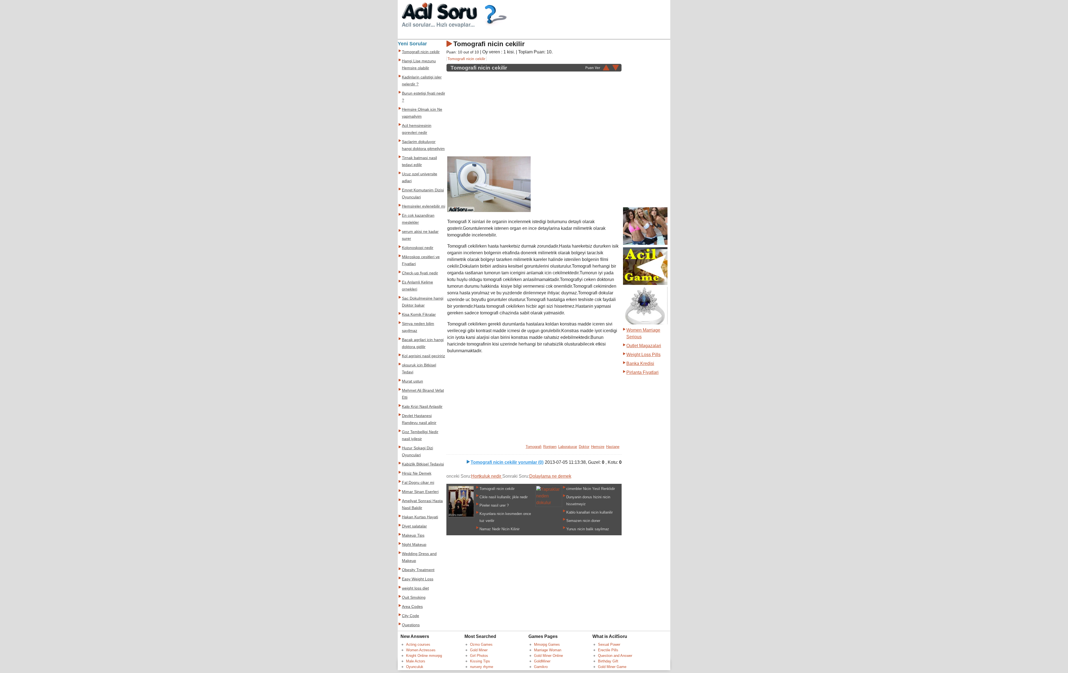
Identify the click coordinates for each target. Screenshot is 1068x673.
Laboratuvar (567, 447)
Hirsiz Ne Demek (416, 473)
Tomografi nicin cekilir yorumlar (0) (507, 462)
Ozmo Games (481, 644)
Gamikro (541, 667)
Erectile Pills (608, 650)
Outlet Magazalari (643, 345)
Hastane (612, 447)
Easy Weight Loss (417, 579)
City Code (410, 616)
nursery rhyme (481, 667)
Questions (411, 625)
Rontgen (550, 447)
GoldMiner (542, 661)
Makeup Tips (413, 535)
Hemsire (597, 447)
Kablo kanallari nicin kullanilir (589, 512)
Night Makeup (414, 545)
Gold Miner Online (548, 656)
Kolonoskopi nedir (417, 248)
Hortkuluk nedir (486, 476)
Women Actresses (421, 650)
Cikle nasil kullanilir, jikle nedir (503, 497)
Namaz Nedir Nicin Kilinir (499, 529)
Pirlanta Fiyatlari (642, 372)
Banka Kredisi (640, 363)
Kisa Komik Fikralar (419, 314)
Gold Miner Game (612, 667)
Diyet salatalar (414, 526)
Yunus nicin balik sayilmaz (587, 529)
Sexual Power (609, 644)
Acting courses (418, 644)
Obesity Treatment (418, 570)
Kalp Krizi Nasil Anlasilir (422, 407)
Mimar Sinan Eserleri (420, 492)
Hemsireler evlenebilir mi (423, 206)
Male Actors (415, 661)
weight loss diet (415, 588)
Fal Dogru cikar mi (418, 482)
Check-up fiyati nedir (420, 273)
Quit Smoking (414, 597)
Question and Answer (615, 656)
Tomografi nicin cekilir (466, 58)
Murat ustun (412, 381)
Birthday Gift (608, 661)
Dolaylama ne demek (550, 476)
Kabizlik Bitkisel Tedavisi (423, 464)
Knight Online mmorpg (424, 656)
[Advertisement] (494, 111)
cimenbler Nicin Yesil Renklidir (590, 489)
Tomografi (534, 447)
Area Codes (412, 607)
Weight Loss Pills (643, 354)
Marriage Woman (547, 650)
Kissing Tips (480, 661)
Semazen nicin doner (583, 521)
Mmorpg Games (547, 644)
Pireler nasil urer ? (494, 505)
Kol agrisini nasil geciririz (423, 356)
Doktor (584, 447)
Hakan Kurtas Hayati (420, 517)
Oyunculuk (414, 667)
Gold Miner (479, 650)
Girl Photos (479, 656)
